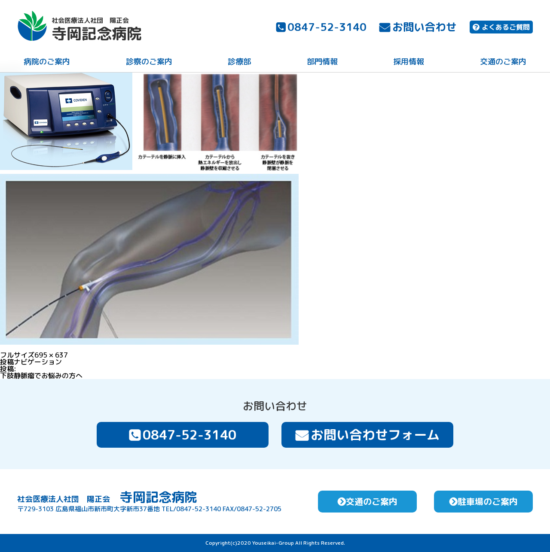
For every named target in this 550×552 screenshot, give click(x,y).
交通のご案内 (503, 61)
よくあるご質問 (506, 27)
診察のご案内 (149, 61)
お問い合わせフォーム (375, 435)
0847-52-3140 (327, 26)
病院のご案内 (47, 61)
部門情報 (322, 61)
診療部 (239, 61)
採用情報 (408, 61)
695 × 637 (51, 355)
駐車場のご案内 (488, 501)
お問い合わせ (424, 26)
